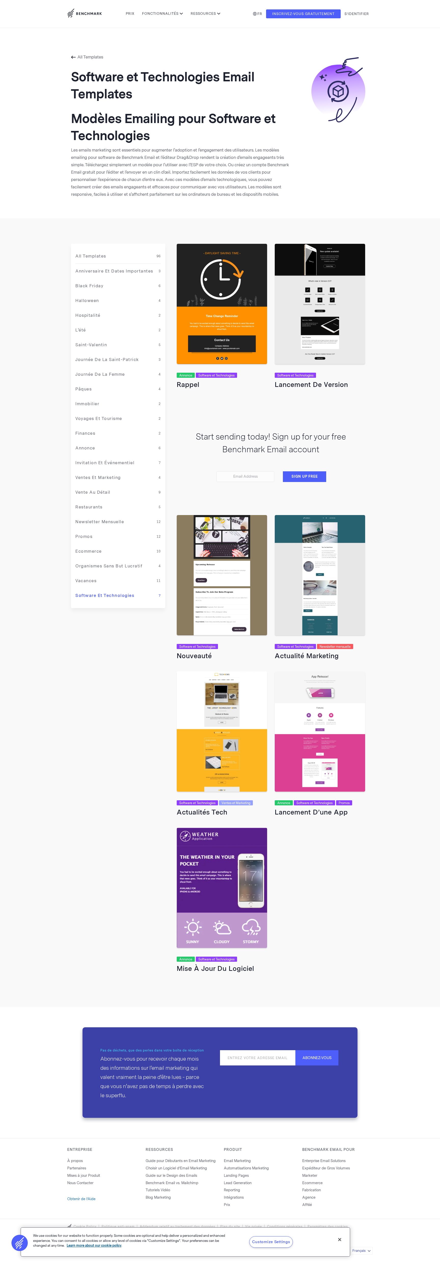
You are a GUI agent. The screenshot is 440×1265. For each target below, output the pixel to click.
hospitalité (118, 315)
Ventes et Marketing (118, 477)
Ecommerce (118, 551)
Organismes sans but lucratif (118, 566)
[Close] (339, 1239)
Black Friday (118, 285)
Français (359, 1251)
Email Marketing (237, 1161)
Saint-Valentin (118, 344)
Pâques (118, 389)
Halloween (118, 300)
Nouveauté (194, 656)
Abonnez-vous (317, 1058)
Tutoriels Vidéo (158, 1190)
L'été (118, 330)
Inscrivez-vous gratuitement (303, 14)
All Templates (90, 57)
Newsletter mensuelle (118, 521)
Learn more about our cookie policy (94, 1245)
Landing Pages (236, 1175)
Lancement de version (311, 384)
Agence (308, 1197)
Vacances (118, 580)
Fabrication (311, 1190)
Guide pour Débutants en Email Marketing (181, 1161)
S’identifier (357, 14)
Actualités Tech (202, 812)
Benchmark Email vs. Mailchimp (172, 1183)
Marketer (309, 1175)
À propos (75, 1161)
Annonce (118, 448)
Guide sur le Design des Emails (171, 1175)
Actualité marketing (307, 656)
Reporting (232, 1190)
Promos (118, 536)
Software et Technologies (118, 595)
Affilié (307, 1205)
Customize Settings (271, 1242)
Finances (118, 433)
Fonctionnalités (160, 14)
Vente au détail (118, 492)
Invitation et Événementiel (118, 462)
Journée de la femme (118, 374)
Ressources (203, 14)
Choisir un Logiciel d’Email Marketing (176, 1168)
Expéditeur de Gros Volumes (326, 1168)
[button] (19, 1243)
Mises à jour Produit (83, 1175)
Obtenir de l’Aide (81, 1199)
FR (259, 14)
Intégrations (234, 1197)
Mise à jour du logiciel (215, 968)
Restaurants (118, 507)
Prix (130, 14)
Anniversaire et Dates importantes (118, 271)
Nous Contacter (80, 1183)
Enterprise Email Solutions (324, 1161)
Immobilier (118, 403)
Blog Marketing (158, 1197)
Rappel (188, 384)
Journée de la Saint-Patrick (118, 359)
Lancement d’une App (311, 812)
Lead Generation (238, 1183)
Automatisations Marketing (246, 1168)
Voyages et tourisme (118, 418)
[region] (185, 1242)
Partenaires (76, 1168)
